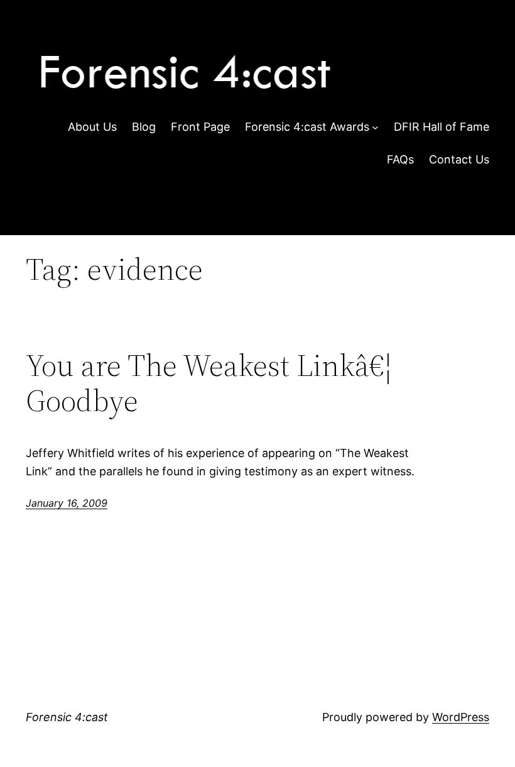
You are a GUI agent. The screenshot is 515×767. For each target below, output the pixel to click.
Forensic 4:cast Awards (307, 126)
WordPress (460, 717)
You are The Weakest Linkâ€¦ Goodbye (209, 383)
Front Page (200, 126)
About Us (92, 126)
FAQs (400, 159)
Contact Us (459, 159)
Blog (144, 126)
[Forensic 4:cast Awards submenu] (375, 127)
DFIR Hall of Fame (441, 126)
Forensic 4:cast (67, 717)
